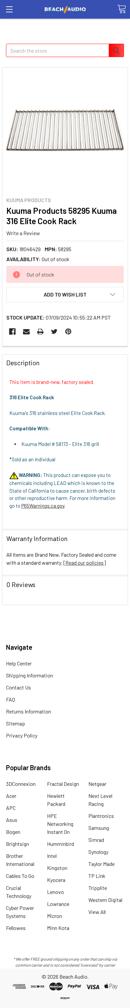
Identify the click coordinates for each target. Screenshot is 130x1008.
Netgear (97, 784)
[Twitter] (54, 332)
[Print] (40, 332)
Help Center (19, 663)
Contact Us (18, 687)
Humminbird (60, 844)
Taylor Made (101, 864)
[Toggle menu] (9, 9)
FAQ (10, 699)
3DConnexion (21, 784)
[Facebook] (12, 332)
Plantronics (101, 816)
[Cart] (121, 9)
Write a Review (23, 232)
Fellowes (16, 928)
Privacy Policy (21, 735)
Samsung (98, 828)
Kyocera (56, 880)
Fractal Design (63, 784)
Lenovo (55, 892)
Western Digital (105, 900)
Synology (98, 852)
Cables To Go (20, 876)
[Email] (26, 332)
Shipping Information (29, 675)
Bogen (13, 832)
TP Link (96, 876)
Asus (11, 820)
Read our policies (84, 562)
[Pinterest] (68, 332)
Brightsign (17, 844)
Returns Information (28, 711)
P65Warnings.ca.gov (42, 506)
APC (11, 808)
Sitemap (15, 723)
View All (97, 912)
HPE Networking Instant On (60, 824)
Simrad (96, 840)
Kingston (57, 868)
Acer (11, 796)
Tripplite (97, 888)
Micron (54, 916)
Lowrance (58, 904)
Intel (52, 856)
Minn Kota (58, 928)
